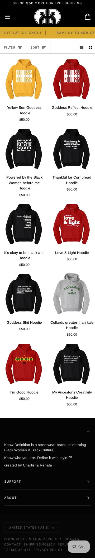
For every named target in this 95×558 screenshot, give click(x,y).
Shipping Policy (39, 544)
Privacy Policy (48, 550)
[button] (47, 431)
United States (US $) (29, 527)
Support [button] (12, 481)
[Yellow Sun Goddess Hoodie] (24, 79)
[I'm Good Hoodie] (24, 364)
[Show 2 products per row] (90, 47)
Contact (12, 544)
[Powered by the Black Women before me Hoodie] (24, 149)
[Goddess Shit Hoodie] (24, 294)
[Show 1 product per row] (81, 47)
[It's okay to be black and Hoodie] (24, 224)
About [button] (10, 498)
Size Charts (67, 539)
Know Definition (25, 539)
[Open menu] (12, 17)
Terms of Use (17, 550)
